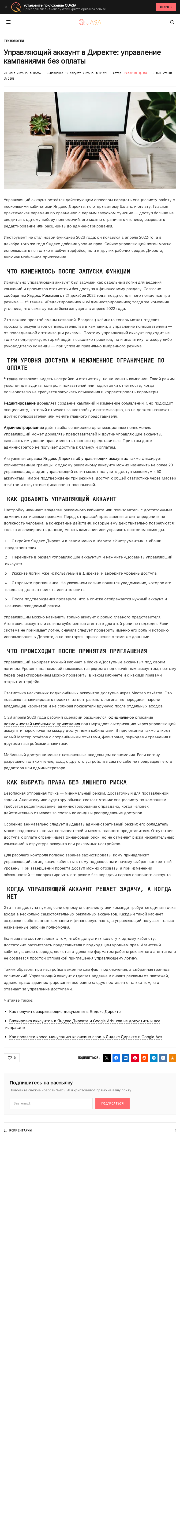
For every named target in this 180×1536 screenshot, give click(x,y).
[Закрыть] (5, 7)
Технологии (14, 41)
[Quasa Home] (90, 22)
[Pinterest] (135, 1058)
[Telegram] (154, 1058)
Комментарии (20, 1130)
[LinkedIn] (125, 1058)
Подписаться (112, 1103)
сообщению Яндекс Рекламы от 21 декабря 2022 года (54, 295)
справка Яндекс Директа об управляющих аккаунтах (77, 458)
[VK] (163, 1058)
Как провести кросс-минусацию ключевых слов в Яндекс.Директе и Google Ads (85, 1036)
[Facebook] (116, 1058)
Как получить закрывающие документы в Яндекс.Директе (65, 1011)
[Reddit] (144, 1058)
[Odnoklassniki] (172, 1058)
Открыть (166, 7)
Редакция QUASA (135, 73)
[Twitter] (107, 1058)
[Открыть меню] (8, 22)
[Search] (172, 22)
